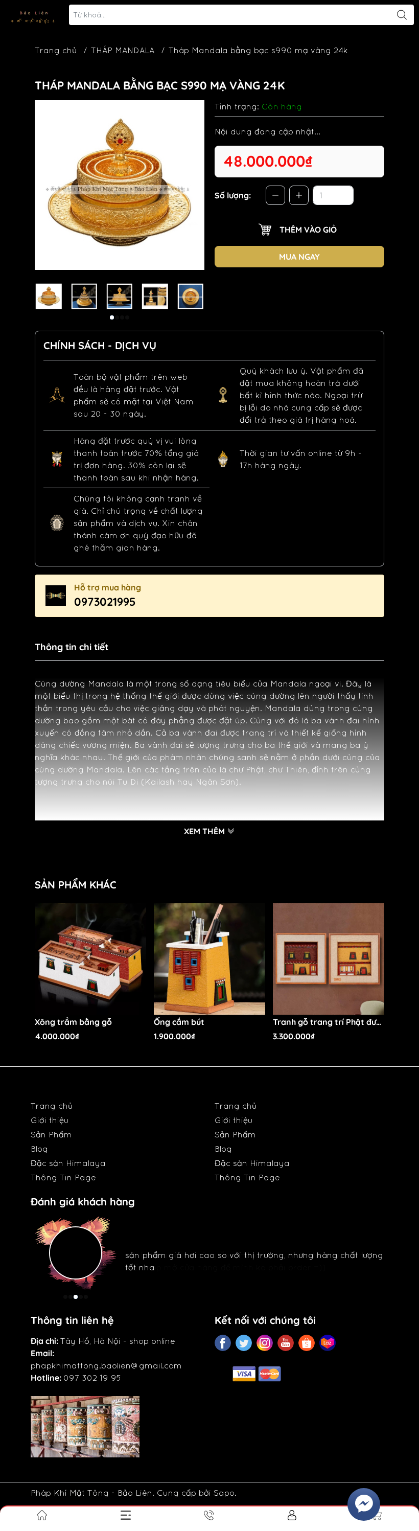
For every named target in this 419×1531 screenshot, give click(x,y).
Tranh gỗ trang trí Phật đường (328, 1022)
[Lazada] (327, 1343)
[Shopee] (306, 1343)
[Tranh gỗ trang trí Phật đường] (328, 959)
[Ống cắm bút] (209, 959)
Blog (39, 1148)
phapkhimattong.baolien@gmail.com (106, 1365)
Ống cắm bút (179, 1022)
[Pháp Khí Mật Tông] (33, 15)
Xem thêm (205, 831)
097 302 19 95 (92, 1377)
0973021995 (105, 602)
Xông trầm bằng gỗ (73, 1022)
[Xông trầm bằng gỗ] (90, 959)
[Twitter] (244, 1343)
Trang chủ (56, 50)
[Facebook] (223, 1343)
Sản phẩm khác (76, 884)
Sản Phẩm (51, 1134)
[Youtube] (285, 1343)
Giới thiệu (50, 1120)
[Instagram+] (265, 1343)
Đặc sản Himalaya (68, 1163)
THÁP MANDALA (122, 50)
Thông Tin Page (63, 1177)
